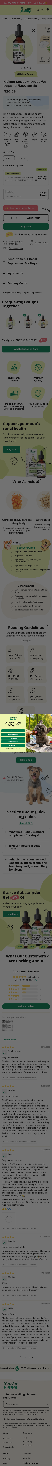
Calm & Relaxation (13, 734)
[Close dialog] (50, 715)
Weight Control (13, 745)
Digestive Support (13, 731)
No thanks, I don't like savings (13, 748)
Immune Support (13, 738)
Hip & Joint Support (13, 741)
